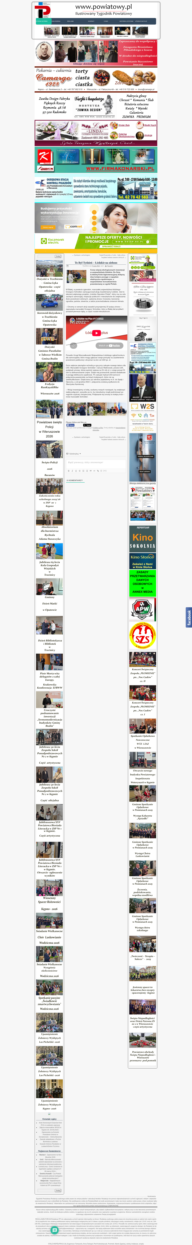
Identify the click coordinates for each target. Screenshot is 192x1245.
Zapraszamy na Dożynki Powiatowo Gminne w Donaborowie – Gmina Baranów (50, 1134)
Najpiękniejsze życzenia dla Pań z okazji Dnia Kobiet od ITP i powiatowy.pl (50, 1183)
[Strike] (80, 470)
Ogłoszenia (56, 21)
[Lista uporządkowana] (83, 470)
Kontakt (91, 21)
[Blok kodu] (94, 470)
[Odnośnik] (98, 470)
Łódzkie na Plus (141, 21)
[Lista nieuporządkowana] (87, 470)
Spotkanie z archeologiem (81, 255)
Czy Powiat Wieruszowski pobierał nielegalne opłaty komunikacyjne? (50, 1176)
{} (101, 471)
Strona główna (42, 21)
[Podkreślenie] (76, 470)
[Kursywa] (72, 470)
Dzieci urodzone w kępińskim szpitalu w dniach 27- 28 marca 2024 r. (50, 1169)
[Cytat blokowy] (90, 470)
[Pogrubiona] (69, 470)
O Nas (106, 21)
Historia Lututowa (126, 21)
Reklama (70, 21)
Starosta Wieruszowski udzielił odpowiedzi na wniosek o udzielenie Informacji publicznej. (50, 1162)
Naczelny (110, 266)
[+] (105, 471)
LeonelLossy (43, 1167)
